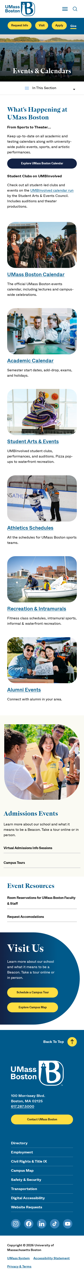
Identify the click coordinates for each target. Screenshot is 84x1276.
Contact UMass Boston (42, 1119)
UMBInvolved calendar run (51, 190)
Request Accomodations (25, 917)
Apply (59, 25)
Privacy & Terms (19, 1266)
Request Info (19, 25)
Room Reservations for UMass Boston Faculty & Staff (41, 901)
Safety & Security (26, 1179)
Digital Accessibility (28, 1198)
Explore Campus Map (33, 1007)
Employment (22, 1152)
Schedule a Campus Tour (33, 992)
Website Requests (26, 1207)
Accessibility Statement (51, 1258)
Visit (42, 25)
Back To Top (53, 1041)
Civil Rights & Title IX (29, 1161)
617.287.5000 (22, 1106)
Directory (19, 1143)
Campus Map (22, 1170)
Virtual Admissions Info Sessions (28, 848)
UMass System (18, 1258)
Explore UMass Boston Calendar (42, 163)
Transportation (24, 1188)
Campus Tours (14, 862)
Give (73, 26)
